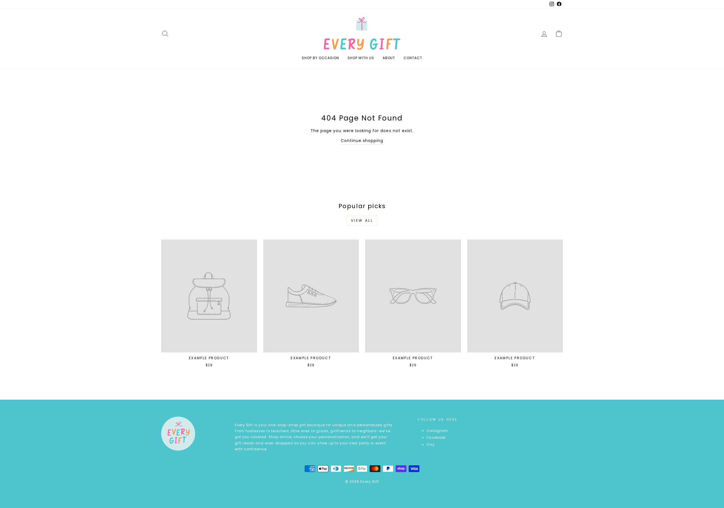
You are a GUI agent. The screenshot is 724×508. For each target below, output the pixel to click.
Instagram (437, 431)
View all (362, 220)
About (389, 57)
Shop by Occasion (320, 57)
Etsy (430, 444)
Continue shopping (362, 140)
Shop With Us (361, 57)
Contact (413, 57)
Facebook (435, 437)
